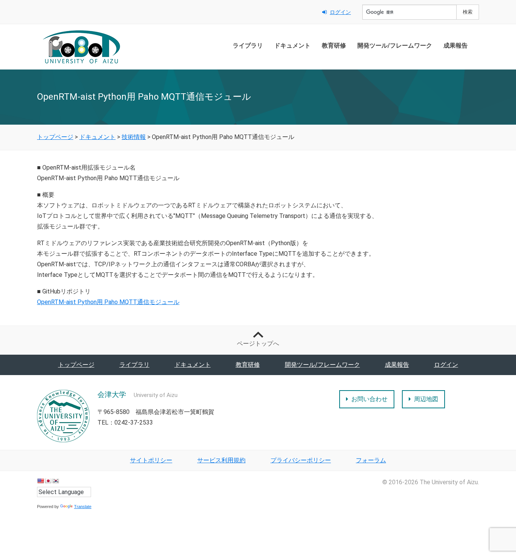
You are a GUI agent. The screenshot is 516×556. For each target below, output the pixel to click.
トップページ (76, 364)
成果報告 (455, 45)
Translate (82, 506)
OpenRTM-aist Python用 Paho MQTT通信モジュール (108, 302)
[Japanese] (48, 481)
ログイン (340, 12)
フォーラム (371, 460)
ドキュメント (292, 45)
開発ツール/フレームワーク (394, 45)
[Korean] (55, 481)
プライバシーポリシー (300, 460)
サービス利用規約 (221, 460)
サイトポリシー (151, 460)
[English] (40, 481)
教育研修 (334, 45)
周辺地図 (426, 399)
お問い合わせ (369, 399)
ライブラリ (248, 45)
